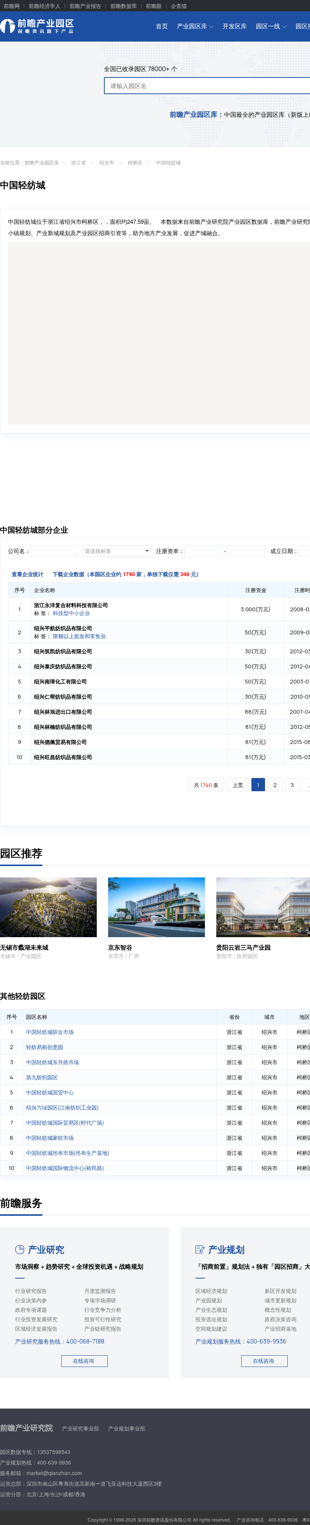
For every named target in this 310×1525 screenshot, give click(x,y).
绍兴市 (107, 162)
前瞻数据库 (123, 5)
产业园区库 (192, 26)
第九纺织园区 (42, 1077)
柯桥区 (136, 162)
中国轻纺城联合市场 (50, 1031)
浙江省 (79, 162)
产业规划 (226, 1249)
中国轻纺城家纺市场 (50, 1137)
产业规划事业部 (126, 1428)
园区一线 (268, 26)
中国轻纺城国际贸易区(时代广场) (65, 1122)
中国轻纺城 (168, 162)
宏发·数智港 (232, 947)
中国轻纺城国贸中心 (50, 1092)
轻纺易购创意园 (44, 1047)
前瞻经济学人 (44, 5)
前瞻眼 (154, 5)
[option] (156, 918)
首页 (162, 26)
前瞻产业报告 (85, 5)
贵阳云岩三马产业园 (135, 947)
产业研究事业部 (80, 1428)
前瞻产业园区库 (42, 162)
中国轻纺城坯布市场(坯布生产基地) (67, 1152)
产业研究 (46, 1249)
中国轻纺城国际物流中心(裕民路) (65, 1168)
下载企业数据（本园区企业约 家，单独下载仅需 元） (127, 574)
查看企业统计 (27, 574)
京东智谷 (12, 947)
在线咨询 (83, 1360)
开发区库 (235, 26)
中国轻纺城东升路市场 (52, 1062)
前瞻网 (12, 5)
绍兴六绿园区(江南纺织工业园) (62, 1107)
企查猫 (179, 5)
